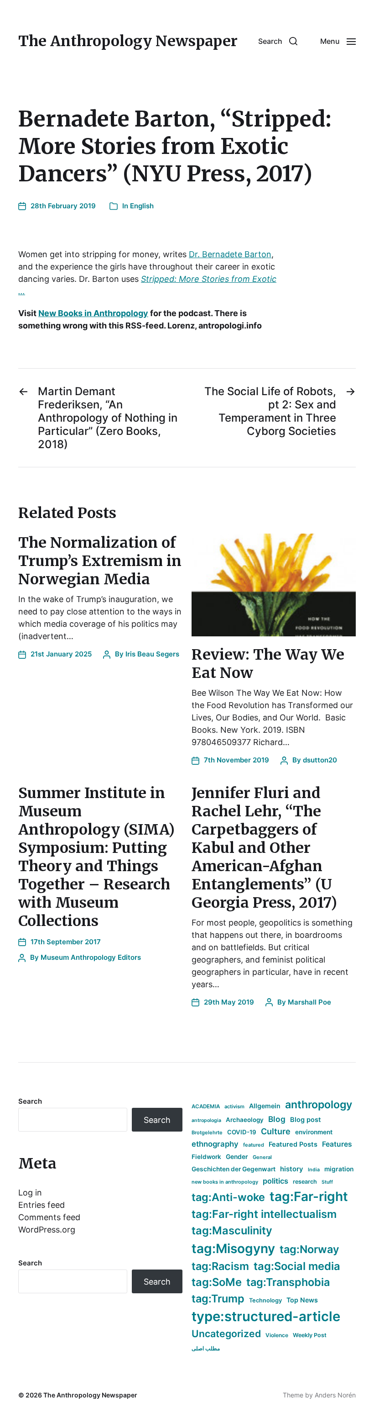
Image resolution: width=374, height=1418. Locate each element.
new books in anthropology (225, 1182)
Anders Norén (335, 1395)
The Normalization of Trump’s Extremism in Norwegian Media (100, 561)
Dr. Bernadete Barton (230, 254)
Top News (302, 1300)
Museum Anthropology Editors (91, 957)
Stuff (327, 1182)
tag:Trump (218, 1298)
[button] (278, 41)
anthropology (318, 1104)
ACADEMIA (206, 1106)
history (291, 1169)
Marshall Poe (309, 1002)
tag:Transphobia (288, 1282)
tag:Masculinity (232, 1230)
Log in (30, 1192)
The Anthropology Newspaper (128, 41)
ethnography (215, 1143)
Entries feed (41, 1205)
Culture (276, 1131)
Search (30, 1101)
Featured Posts (293, 1144)
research (305, 1181)
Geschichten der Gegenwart (233, 1169)
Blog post (305, 1119)
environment (313, 1132)
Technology (265, 1300)
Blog (277, 1119)
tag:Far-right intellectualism (264, 1214)
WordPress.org (46, 1229)
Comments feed (49, 1217)
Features (337, 1144)
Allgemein (264, 1106)
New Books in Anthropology (93, 313)
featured (253, 1145)
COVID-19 (241, 1132)
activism (234, 1106)
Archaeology (245, 1119)
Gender (237, 1156)
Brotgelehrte (207, 1132)
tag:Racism (220, 1266)
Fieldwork (206, 1156)
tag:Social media (297, 1266)
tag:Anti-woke (228, 1197)
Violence (276, 1335)
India (314, 1170)
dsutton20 (320, 760)
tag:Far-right (309, 1196)
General (262, 1157)
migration (338, 1169)
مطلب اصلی (206, 1348)
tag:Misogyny (233, 1248)
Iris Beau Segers (152, 654)
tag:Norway (309, 1249)
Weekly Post (310, 1335)
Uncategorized (226, 1333)
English (142, 205)
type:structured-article (266, 1316)
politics (275, 1180)
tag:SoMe (217, 1282)
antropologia (206, 1120)
